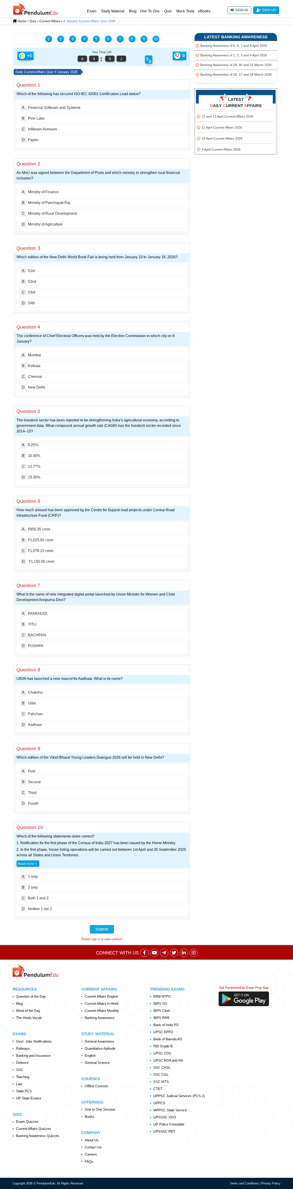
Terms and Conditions (245, 1183)
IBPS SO (160, 1003)
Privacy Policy (270, 1183)
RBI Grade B (163, 1046)
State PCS (24, 1091)
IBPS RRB (161, 1018)
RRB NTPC (162, 996)
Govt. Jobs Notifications (34, 1041)
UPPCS (159, 1103)
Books (89, 1116)
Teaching (22, 1077)
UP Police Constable (168, 1124)
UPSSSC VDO (164, 1117)
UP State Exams (28, 1098)
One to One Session (100, 1109)
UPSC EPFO (163, 1032)
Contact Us (93, 1147)
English (90, 1055)
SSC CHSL (162, 1067)
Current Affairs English (101, 996)
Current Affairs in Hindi (101, 1003)
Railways (23, 1048)
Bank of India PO (166, 1025)
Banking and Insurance (33, 1055)
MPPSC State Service (170, 1110)
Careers (91, 1154)
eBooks (204, 11)
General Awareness (99, 1041)
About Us (92, 1140)
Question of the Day (31, 996)
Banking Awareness (99, 1018)
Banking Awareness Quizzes (37, 1136)
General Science (97, 1063)
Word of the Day (28, 1011)
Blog (132, 11)
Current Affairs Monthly (102, 1011)
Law (19, 1084)
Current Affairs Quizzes (33, 1129)
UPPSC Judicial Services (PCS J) (179, 1096)
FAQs (89, 1161)
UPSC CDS (162, 1053)
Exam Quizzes (27, 1121)
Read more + (27, 863)
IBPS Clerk (161, 1011)
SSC (19, 1070)
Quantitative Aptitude (100, 1048)
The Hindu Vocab (29, 1018)
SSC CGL (160, 1074)
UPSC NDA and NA (168, 1060)
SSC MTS (161, 1082)
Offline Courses (96, 1086)
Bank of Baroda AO (167, 1039)
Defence (22, 1063)
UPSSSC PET (164, 1131)
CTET (157, 1089)
